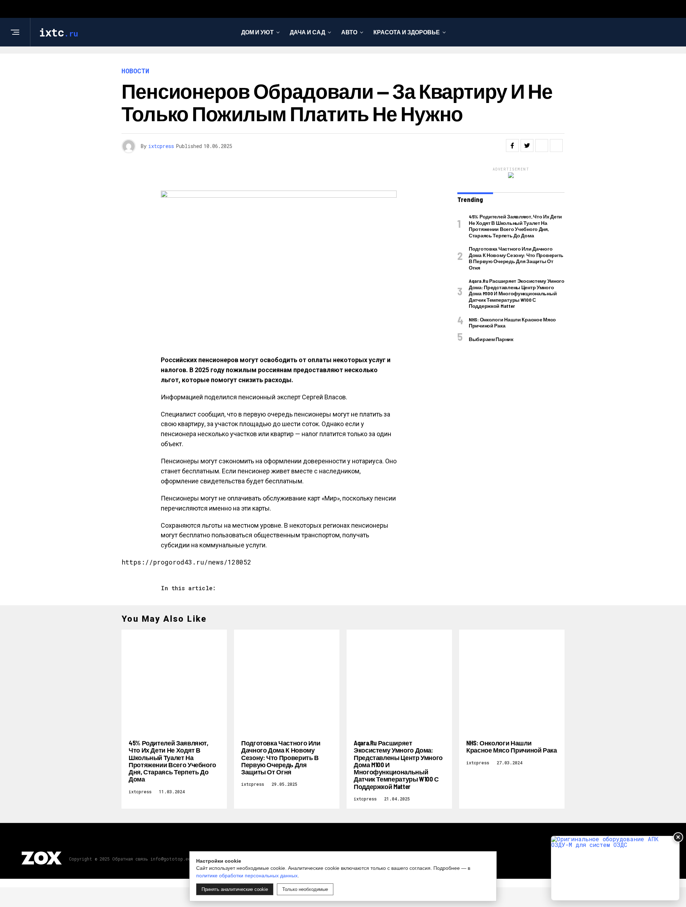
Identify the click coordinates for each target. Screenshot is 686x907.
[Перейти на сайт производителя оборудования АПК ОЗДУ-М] (615, 868)
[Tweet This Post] (527, 145)
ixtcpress (161, 146)
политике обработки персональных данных (247, 875)
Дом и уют (257, 32)
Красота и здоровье (406, 32)
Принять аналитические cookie (235, 889)
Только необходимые (305, 889)
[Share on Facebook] (512, 145)
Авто (349, 32)
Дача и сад (307, 32)
